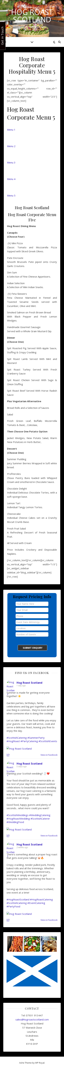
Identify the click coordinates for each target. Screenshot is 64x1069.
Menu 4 (11, 179)
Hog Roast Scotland (32, 15)
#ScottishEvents (48, 741)
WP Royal (39, 1062)
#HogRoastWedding (18, 818)
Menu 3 (11, 162)
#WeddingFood (15, 822)
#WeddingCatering (39, 815)
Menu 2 (11, 146)
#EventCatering (36, 903)
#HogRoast (13, 741)
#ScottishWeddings (18, 815)
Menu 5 (11, 195)
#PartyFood (13, 906)
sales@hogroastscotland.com (32, 1019)
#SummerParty (36, 737)
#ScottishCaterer (40, 818)
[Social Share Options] (9, 755)
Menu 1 (11, 129)
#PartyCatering (29, 741)
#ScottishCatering (17, 737)
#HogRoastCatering (41, 899)
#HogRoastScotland (18, 899)
